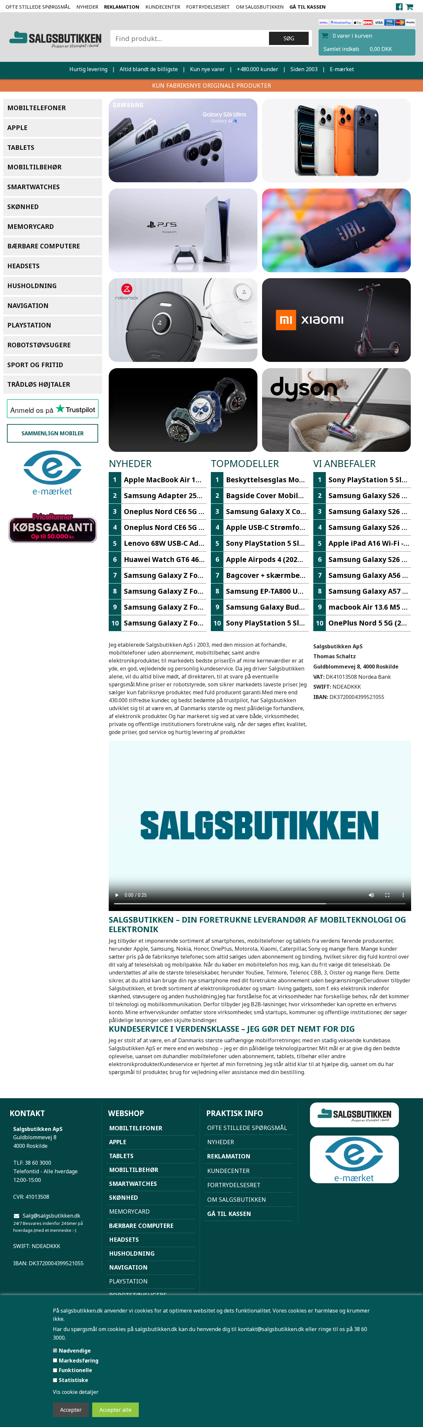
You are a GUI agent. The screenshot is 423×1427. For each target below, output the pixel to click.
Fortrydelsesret (208, 7)
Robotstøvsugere (39, 344)
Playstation (29, 325)
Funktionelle (75, 1370)
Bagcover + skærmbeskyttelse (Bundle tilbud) (307, 575)
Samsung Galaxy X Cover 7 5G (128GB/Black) (302, 511)
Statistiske (73, 1380)
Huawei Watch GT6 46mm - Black (181, 559)
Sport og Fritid (35, 364)
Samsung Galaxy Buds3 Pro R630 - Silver (295, 607)
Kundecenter (162, 7)
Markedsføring (78, 1360)
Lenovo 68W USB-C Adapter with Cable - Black (203, 543)
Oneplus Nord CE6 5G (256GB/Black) (186, 527)
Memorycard (30, 226)
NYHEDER (87, 7)
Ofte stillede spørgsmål (38, 7)
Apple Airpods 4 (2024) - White (278, 559)
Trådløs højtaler (38, 384)
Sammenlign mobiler (52, 433)
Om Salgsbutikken (260, 7)
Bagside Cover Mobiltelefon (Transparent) (300, 495)
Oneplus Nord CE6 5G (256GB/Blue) (184, 511)
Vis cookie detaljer (75, 1392)
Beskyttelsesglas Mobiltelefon (280, 479)
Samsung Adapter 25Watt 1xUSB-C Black (194, 495)
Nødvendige (75, 1350)
